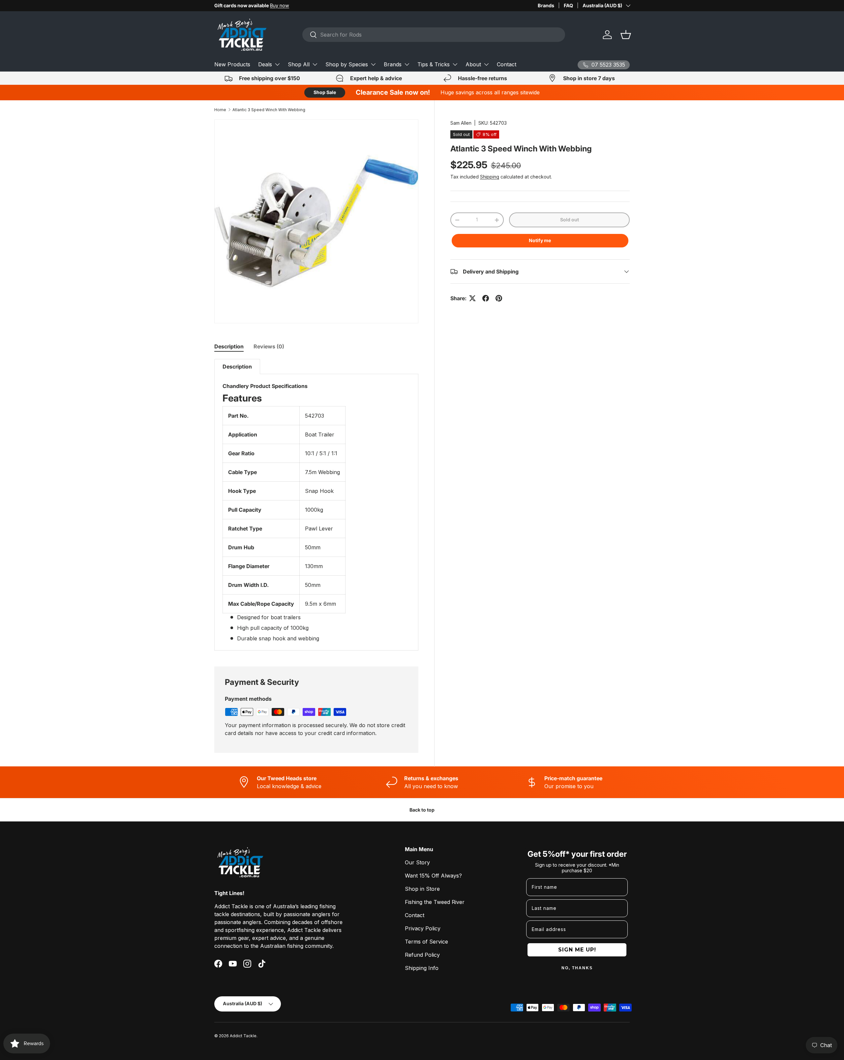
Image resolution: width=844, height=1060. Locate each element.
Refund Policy (422, 954)
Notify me (540, 240)
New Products (232, 64)
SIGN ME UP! (577, 950)
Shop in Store (422, 888)
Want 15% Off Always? (433, 875)
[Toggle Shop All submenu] (315, 64)
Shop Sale (325, 92)
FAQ (568, 5)
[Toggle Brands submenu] (407, 64)
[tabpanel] (316, 505)
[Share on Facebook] (485, 298)
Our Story (417, 862)
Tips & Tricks (433, 64)
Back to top (422, 810)
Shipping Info (421, 968)
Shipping (489, 176)
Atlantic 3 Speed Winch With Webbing (268, 109)
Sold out (569, 219)
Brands (546, 5)
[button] (625, 34)
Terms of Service (426, 941)
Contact (506, 64)
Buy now (279, 5)
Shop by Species (346, 64)
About (473, 64)
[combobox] (433, 34)
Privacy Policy (422, 928)
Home (220, 109)
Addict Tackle (243, 1035)
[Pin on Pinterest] (498, 298)
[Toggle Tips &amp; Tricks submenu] (455, 64)
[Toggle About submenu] (486, 64)
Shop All (299, 64)
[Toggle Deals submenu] (277, 64)
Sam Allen (460, 123)
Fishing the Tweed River (435, 902)
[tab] (229, 346)
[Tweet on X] (472, 298)
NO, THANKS (577, 968)
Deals (265, 64)
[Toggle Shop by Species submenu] (373, 64)
